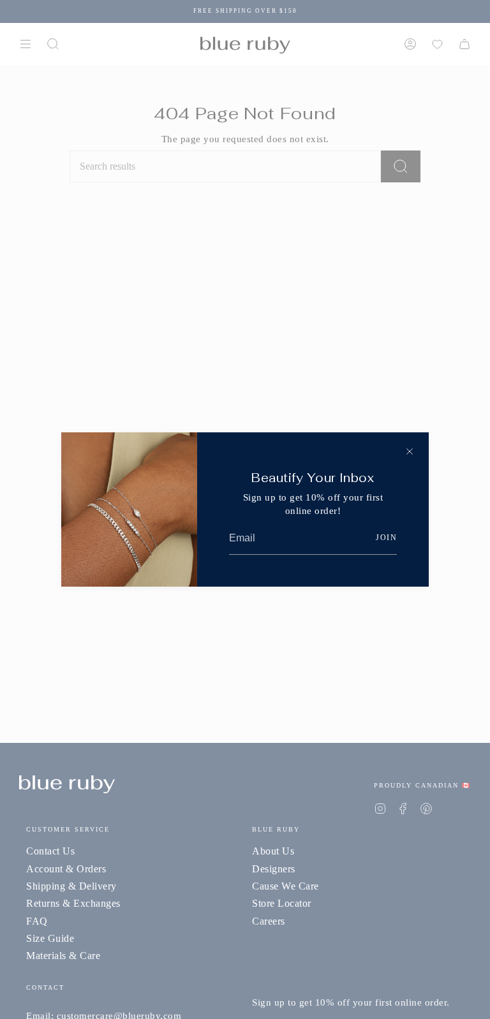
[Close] (409, 451)
